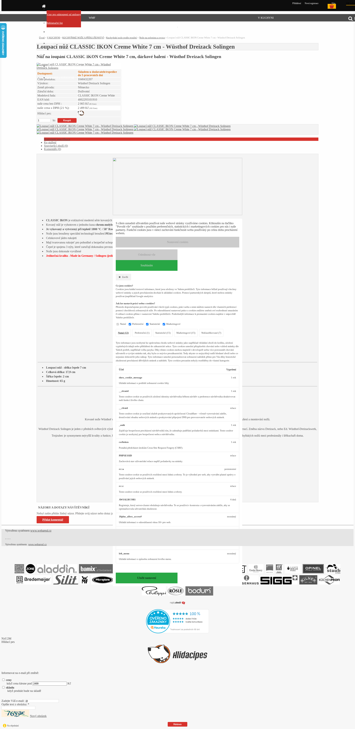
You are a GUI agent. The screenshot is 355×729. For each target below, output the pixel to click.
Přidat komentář (52, 519)
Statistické (155, 324)
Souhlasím (147, 265)
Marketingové (173, 324)
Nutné (123, 324)
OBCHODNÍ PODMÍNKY (61, 31)
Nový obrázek (38, 716)
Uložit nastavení (146, 577)
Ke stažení (50, 142)
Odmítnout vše (146, 254)
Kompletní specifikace (57, 139)
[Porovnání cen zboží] (177, 604)
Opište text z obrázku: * (15, 704)
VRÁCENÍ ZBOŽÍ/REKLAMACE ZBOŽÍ (69, 54)
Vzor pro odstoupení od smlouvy (64, 14)
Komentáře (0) (52, 149)
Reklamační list (55, 23)
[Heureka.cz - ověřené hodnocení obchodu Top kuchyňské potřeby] (177, 632)
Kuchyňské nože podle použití (121, 37)
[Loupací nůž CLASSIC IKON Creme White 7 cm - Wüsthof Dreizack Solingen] (85, 126)
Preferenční (137, 324)
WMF (92, 17)
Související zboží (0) (56, 145)
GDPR (50, 43)
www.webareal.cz (40, 530)
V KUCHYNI (266, 17)
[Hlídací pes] (81, 114)
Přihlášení (297, 3)
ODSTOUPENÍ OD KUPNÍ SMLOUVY (68, 66)
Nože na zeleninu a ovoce (152, 37)
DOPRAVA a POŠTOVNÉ (60, 77)
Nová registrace (311, 3)
